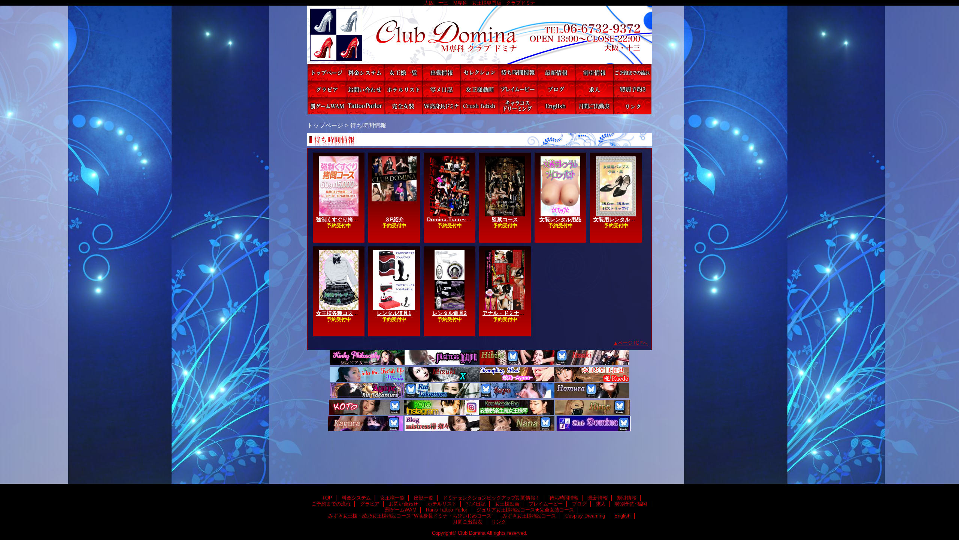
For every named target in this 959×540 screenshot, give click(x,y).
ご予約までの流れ (632, 72)
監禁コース (505, 219)
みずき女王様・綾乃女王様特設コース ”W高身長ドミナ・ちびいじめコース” (441, 106)
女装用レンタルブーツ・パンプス (632, 219)
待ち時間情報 (518, 72)
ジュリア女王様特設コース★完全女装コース (403, 106)
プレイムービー (518, 89)
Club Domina (479, 35)
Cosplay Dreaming (518, 106)
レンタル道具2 (449, 313)
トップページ (325, 125)
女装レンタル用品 (560, 219)
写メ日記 (441, 89)
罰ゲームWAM (327, 106)
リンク (632, 106)
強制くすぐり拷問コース (345, 219)
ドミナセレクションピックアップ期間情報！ (479, 72)
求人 (594, 89)
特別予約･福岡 (632, 89)
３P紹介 (394, 219)
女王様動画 (479, 89)
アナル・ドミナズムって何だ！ (519, 313)
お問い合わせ (365, 89)
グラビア (327, 89)
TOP (327, 72)
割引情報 (594, 72)
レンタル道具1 (394, 313)
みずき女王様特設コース (479, 106)
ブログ (556, 89)
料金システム (365, 72)
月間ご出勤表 (594, 106)
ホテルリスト (403, 89)
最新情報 (556, 72)
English (556, 106)
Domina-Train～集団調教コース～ (467, 219)
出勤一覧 (441, 72)
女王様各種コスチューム (345, 313)
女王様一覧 (403, 72)
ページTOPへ (633, 343)
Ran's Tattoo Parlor (365, 106)
